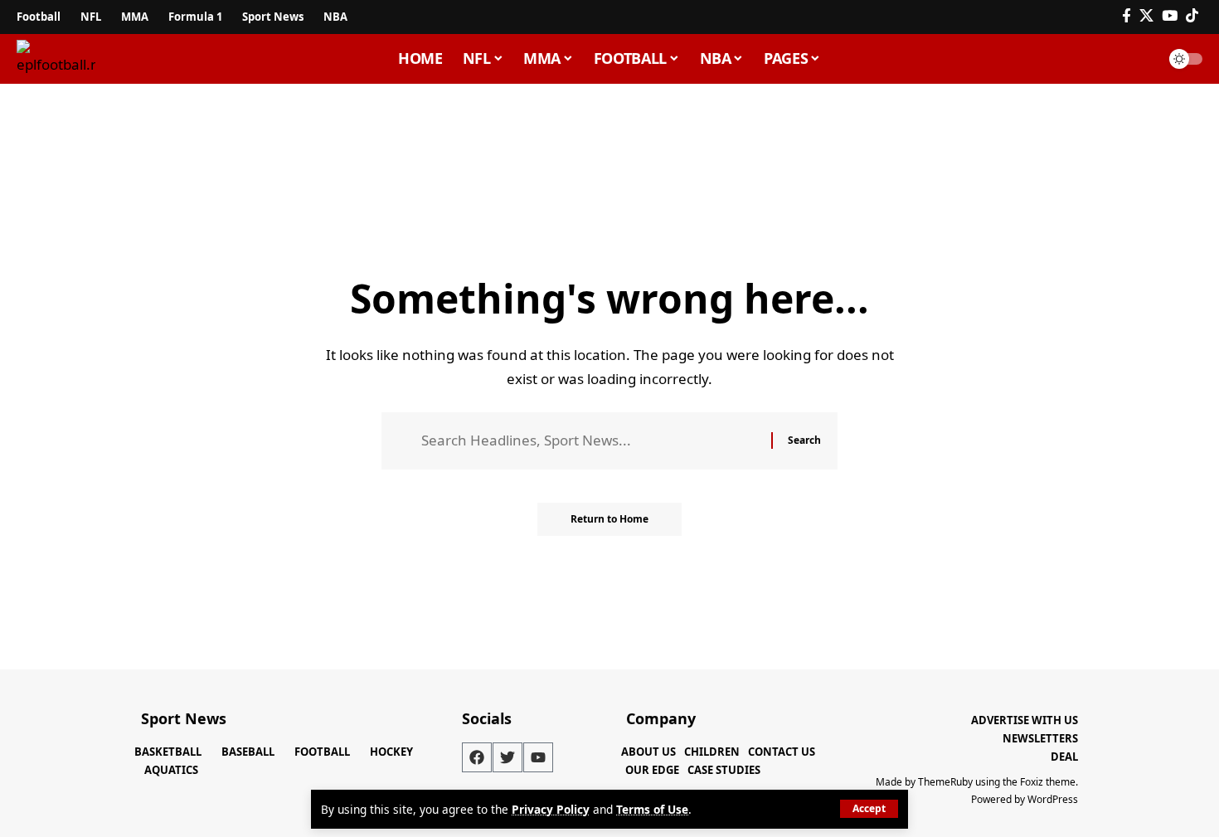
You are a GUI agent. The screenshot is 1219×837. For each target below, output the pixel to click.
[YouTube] (1170, 16)
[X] (1146, 16)
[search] (1139, 59)
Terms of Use (652, 809)
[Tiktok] (1192, 16)
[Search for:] (590, 441)
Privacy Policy (551, 809)
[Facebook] (1126, 16)
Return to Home (609, 519)
